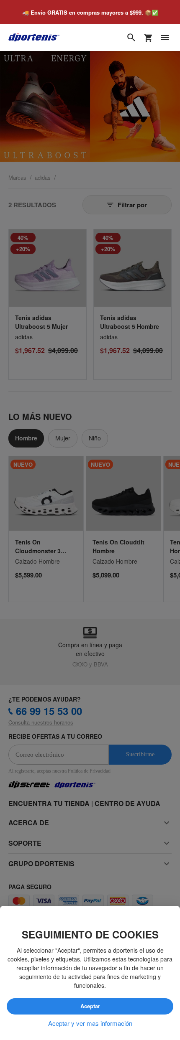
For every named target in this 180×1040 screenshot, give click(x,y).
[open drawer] (165, 37)
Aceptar (90, 1006)
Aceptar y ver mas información (90, 1023)
